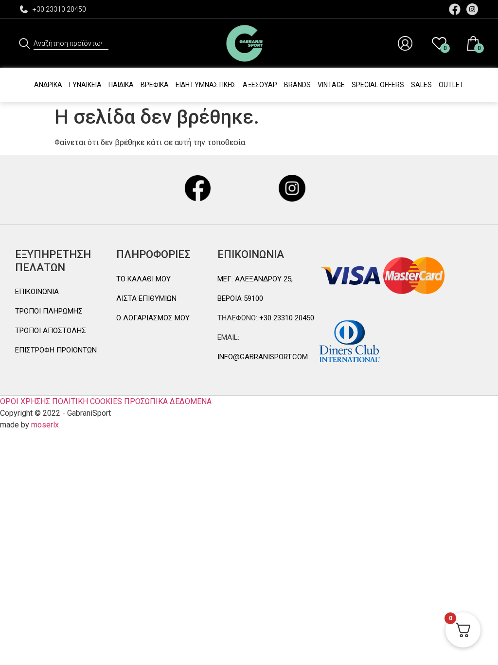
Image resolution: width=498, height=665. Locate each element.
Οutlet (451, 85)
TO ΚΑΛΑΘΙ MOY (143, 279)
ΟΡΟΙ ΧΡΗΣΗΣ (25, 401)
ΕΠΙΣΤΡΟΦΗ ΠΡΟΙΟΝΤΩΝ (56, 350)
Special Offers (378, 85)
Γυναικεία (85, 85)
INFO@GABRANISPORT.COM (262, 356)
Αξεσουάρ (260, 85)
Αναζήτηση (24, 43)
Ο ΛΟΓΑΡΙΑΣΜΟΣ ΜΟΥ (153, 318)
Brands (297, 85)
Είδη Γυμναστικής (206, 85)
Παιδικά (121, 85)
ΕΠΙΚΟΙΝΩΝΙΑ (37, 291)
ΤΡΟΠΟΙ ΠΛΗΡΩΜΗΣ (49, 311)
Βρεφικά (155, 85)
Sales (421, 85)
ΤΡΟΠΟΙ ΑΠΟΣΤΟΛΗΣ (50, 330)
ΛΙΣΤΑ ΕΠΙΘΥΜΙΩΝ (146, 298)
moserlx (45, 424)
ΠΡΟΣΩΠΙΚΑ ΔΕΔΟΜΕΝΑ (168, 401)
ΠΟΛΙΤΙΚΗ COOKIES (87, 401)
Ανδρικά (48, 85)
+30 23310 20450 (59, 9)
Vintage (331, 85)
